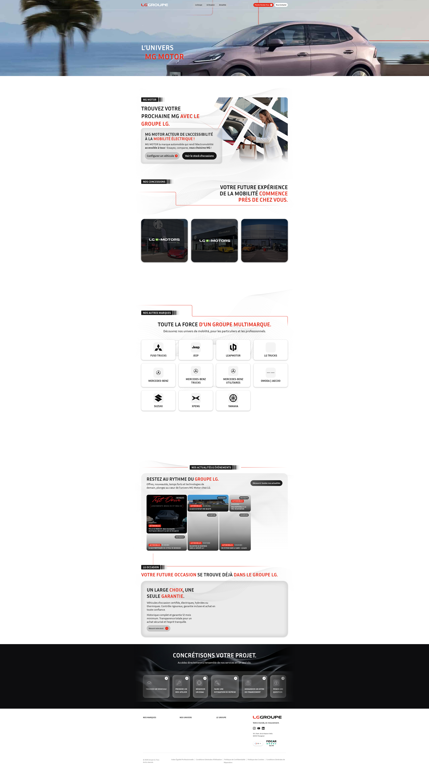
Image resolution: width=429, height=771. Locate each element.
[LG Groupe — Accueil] (154, 5)
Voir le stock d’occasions (199, 155)
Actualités (222, 5)
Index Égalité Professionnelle (182, 759)
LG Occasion (211, 5)
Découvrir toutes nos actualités (266, 483)
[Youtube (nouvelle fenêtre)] (258, 728)
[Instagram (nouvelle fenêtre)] (254, 728)
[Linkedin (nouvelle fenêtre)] (263, 728)
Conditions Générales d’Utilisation (209, 759)
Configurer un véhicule (160, 155)
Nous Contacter (281, 5)
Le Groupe (198, 5)
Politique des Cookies (256, 759)
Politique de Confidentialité (234, 759)
